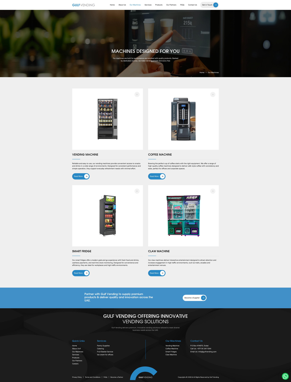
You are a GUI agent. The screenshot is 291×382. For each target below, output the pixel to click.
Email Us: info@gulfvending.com (203, 352)
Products (158, 5)
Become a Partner (116, 377)
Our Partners (171, 5)
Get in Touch (207, 5)
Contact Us (192, 5)
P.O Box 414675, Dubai (199, 346)
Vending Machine (172, 346)
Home (112, 5)
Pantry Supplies (103, 346)
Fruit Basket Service (105, 352)
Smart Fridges (171, 352)
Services (148, 5)
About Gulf (76, 349)
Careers (75, 364)
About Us (122, 5)
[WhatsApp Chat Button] (285, 376)
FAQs (182, 5)
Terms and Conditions (93, 377)
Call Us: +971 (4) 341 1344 (200, 349)
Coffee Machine (172, 349)
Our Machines (135, 5)
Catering (100, 349)
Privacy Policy (77, 377)
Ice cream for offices (105, 355)
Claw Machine (171, 355)
